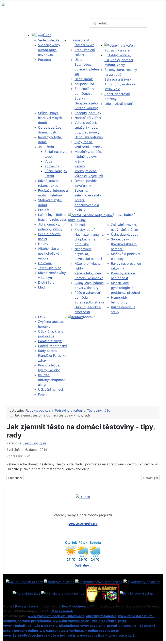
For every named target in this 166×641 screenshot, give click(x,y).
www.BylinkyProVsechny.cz (25, 635)
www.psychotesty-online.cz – (79, 630)
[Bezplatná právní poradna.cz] (98, 582)
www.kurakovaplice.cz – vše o (89, 621)
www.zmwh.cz (83, 523)
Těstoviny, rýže (34, 443)
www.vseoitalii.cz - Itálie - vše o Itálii (105, 635)
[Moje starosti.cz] (26, 593)
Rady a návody (26, 606)
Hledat (156, 23)
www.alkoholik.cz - (41, 626)
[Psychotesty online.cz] (141, 582)
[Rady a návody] (102, 593)
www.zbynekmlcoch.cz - (72, 616)
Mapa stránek (62, 611)
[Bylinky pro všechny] (137, 593)
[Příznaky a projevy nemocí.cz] (63, 593)
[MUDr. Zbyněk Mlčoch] (24, 582)
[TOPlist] (83, 496)
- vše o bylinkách (61, 635)
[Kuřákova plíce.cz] (59, 582)
